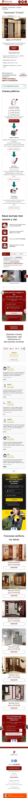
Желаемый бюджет (15, 307)
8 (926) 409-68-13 (15, 115)
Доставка (14, 254)
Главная (4, 7)
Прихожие (12, 7)
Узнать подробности (23, 75)
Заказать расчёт (14, 48)
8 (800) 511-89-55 (15, 110)
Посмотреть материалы (14, 327)
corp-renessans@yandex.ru (14, 771)
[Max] (15, 529)
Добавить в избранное (14, 780)
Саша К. (9, 401)
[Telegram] (13, 529)
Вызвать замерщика (14, 149)
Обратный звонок (14, 768)
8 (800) (14, 764)
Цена (4, 254)
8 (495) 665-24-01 (15, 112)
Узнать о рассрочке (14, 179)
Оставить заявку (14, 120)
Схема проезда (14, 777)
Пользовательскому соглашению (11, 317)
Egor (8, 454)
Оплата (21, 254)
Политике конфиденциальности (15, 316)
